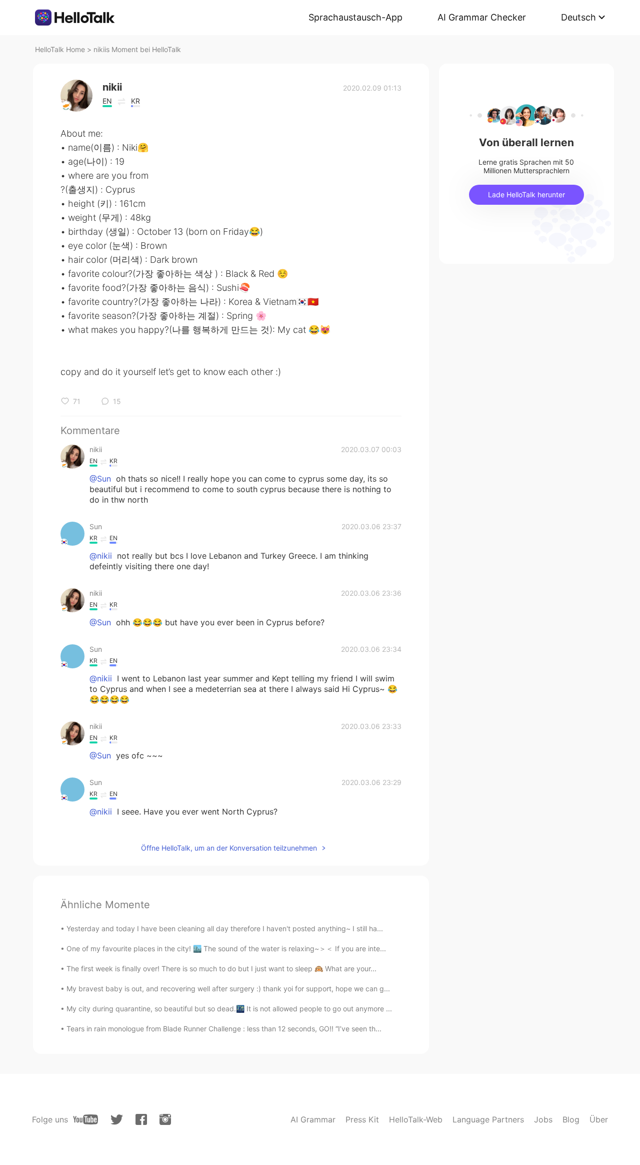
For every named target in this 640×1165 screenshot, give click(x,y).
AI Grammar (313, 1119)
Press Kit (362, 1119)
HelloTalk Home (60, 49)
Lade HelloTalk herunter (526, 194)
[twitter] (116, 1119)
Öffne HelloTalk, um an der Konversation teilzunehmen (229, 848)
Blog (571, 1119)
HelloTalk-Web (415, 1119)
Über (599, 1119)
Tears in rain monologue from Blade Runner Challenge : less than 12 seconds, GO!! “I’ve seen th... (224, 1028)
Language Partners (488, 1119)
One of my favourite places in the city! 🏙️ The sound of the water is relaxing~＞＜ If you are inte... (226, 948)
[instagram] (165, 1119)
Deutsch (578, 17)
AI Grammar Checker (482, 17)
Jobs (543, 1119)
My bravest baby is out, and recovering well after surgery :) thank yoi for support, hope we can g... (228, 988)
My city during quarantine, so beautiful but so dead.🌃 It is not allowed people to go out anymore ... (229, 1008)
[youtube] (85, 1119)
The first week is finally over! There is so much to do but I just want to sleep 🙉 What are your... (221, 968)
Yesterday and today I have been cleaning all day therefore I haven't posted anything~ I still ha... (224, 928)
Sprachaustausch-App (355, 17)
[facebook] (141, 1119)
